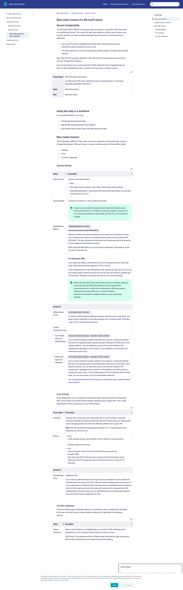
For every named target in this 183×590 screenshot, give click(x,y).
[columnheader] (59, 174)
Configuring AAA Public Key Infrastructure (87, 380)
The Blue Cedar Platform (14, 14)
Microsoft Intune (13, 30)
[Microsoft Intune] (7, 30)
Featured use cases (12, 40)
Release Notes (11, 44)
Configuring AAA (115, 319)
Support (105, 4)
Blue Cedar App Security (14, 18)
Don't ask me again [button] (126, 585)
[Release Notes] (5, 44)
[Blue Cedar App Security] (5, 18)
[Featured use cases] (5, 40)
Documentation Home (138, 4)
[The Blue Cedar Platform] (5, 14)
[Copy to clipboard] (56, 25)
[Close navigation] (32, 13)
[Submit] (152, 4)
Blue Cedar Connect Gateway (119, 4)
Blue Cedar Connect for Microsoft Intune (17, 35)
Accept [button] (114, 585)
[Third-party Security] (5, 22)
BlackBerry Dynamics (14, 26)
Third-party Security (12, 22)
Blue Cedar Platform (17, 4)
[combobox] (165, 4)
